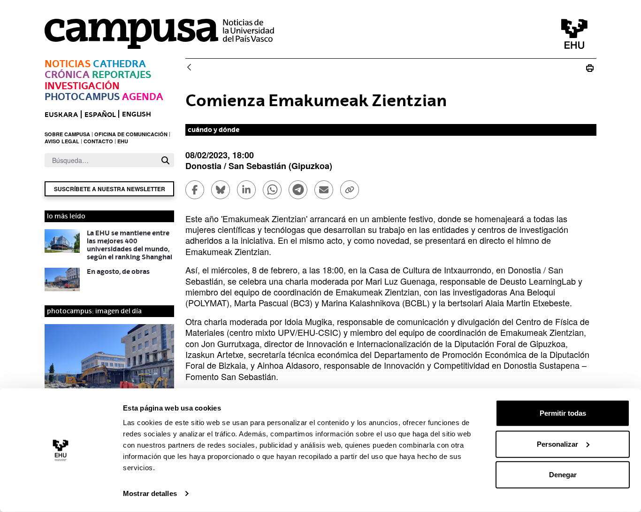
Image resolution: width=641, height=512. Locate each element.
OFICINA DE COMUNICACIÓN (131, 134)
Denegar (563, 475)
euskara (61, 114)
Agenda (142, 96)
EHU (122, 141)
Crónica (67, 74)
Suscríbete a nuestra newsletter (109, 189)
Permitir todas (563, 413)
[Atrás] (189, 68)
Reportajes (121, 74)
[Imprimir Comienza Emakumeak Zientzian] (589, 68)
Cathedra (119, 64)
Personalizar (557, 444)
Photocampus (82, 96)
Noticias (68, 64)
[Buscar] (165, 160)
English (136, 114)
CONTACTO (98, 141)
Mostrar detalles (150, 493)
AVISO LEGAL (62, 141)
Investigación (82, 86)
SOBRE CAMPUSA (67, 134)
